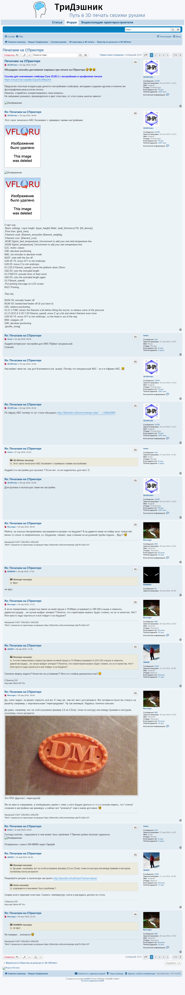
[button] (145, 55)
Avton (145, 335)
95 (155, 589)
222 (156, 339)
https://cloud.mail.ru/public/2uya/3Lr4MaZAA (28, 79)
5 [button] (167, 55)
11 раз (160, 348)
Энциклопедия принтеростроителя (107, 22)
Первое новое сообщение (112, 55)
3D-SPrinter (148, 77)
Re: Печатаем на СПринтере (23, 111)
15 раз (161, 555)
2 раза (161, 350)
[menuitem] (19, 36)
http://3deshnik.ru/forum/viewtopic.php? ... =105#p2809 (86, 412)
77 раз (161, 677)
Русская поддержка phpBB (92, 981)
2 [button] (155, 55)
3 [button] (159, 55)
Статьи (57, 22)
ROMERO (147, 585)
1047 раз (162, 92)
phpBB (86, 979)
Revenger (147, 540)
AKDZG (146, 662)
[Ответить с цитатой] (135, 62)
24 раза (161, 675)
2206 (156, 666)
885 (156, 544)
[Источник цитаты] (11, 463)
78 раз (161, 90)
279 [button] (175, 55)
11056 (157, 81)
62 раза (161, 553)
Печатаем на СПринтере (23, 50)
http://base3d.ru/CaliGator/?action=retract (75, 878)
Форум (71, 22)
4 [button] (163, 55)
